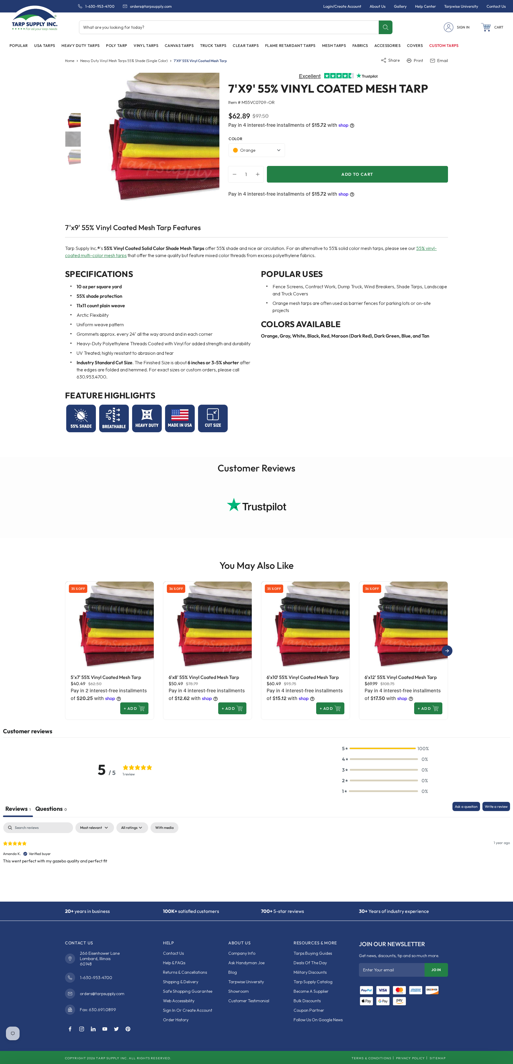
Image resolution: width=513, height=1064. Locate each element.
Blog (232, 972)
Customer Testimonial (248, 1000)
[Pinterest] (128, 1029)
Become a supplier (311, 991)
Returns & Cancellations (185, 972)
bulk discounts (307, 1000)
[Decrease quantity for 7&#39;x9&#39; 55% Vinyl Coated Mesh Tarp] (233, 174)
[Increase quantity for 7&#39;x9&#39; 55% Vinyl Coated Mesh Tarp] (259, 174)
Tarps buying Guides (313, 953)
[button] (492, 27)
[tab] (51, 809)
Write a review (496, 806)
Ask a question (466, 806)
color (235, 138)
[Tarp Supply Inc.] (35, 19)
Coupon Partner (309, 1010)
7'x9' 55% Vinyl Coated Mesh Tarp (200, 60)
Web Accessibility (178, 1000)
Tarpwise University (246, 981)
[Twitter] (116, 1029)
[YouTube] (105, 1029)
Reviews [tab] (18, 808)
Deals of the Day (310, 962)
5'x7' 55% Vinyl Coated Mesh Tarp (106, 677)
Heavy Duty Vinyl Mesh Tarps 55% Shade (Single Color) (124, 60)
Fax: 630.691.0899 (98, 1009)
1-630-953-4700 (100, 6)
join (436, 970)
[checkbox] (164, 827)
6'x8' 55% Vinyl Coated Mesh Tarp (204, 677)
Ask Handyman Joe (246, 962)
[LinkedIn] (93, 1029)
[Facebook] (70, 1029)
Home (69, 60)
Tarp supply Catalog (313, 981)
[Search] (385, 27)
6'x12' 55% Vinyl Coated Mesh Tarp (401, 677)
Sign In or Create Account (187, 1010)
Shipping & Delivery (180, 981)
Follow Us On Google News (318, 1019)
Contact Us (173, 953)
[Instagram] (82, 1029)
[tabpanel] (256, 860)
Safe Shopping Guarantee (187, 991)
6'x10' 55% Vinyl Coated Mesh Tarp (303, 677)
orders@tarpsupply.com (151, 6)
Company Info (241, 953)
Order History (176, 1019)
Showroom (238, 991)
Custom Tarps (444, 45)
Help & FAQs (174, 962)
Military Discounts (310, 972)
